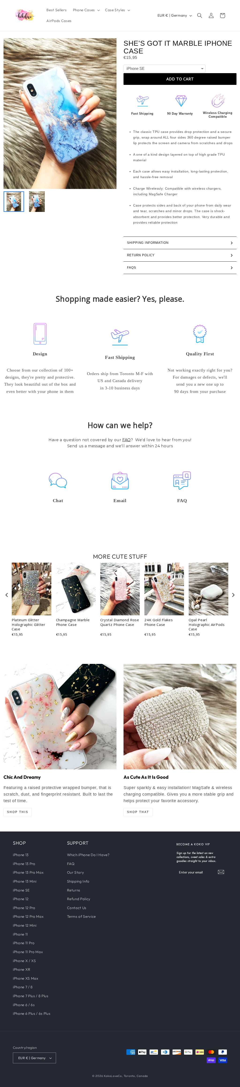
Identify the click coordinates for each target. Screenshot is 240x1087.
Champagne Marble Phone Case (73, 622)
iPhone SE (21, 890)
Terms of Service (81, 916)
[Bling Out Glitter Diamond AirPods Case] (180, 716)
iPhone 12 (21, 899)
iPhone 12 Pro (24, 908)
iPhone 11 (20, 934)
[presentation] (7, 595)
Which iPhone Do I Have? (88, 855)
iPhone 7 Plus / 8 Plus (31, 996)
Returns (74, 890)
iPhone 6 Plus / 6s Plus (31, 1013)
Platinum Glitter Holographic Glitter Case (28, 624)
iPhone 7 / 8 (23, 987)
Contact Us (77, 908)
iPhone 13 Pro (24, 863)
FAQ (126, 440)
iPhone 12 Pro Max (28, 916)
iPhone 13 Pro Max (28, 872)
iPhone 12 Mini (24, 925)
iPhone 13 (21, 855)
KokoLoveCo (113, 1076)
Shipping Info (78, 881)
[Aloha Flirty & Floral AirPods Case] (60, 716)
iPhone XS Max (25, 978)
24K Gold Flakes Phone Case (158, 622)
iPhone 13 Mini (24, 881)
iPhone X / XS (24, 961)
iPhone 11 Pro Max (28, 952)
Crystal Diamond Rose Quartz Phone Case (119, 622)
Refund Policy (79, 899)
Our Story (75, 872)
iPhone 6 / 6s (24, 1005)
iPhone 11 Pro (24, 943)
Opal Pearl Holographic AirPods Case (207, 624)
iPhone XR (21, 969)
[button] (86, 10)
